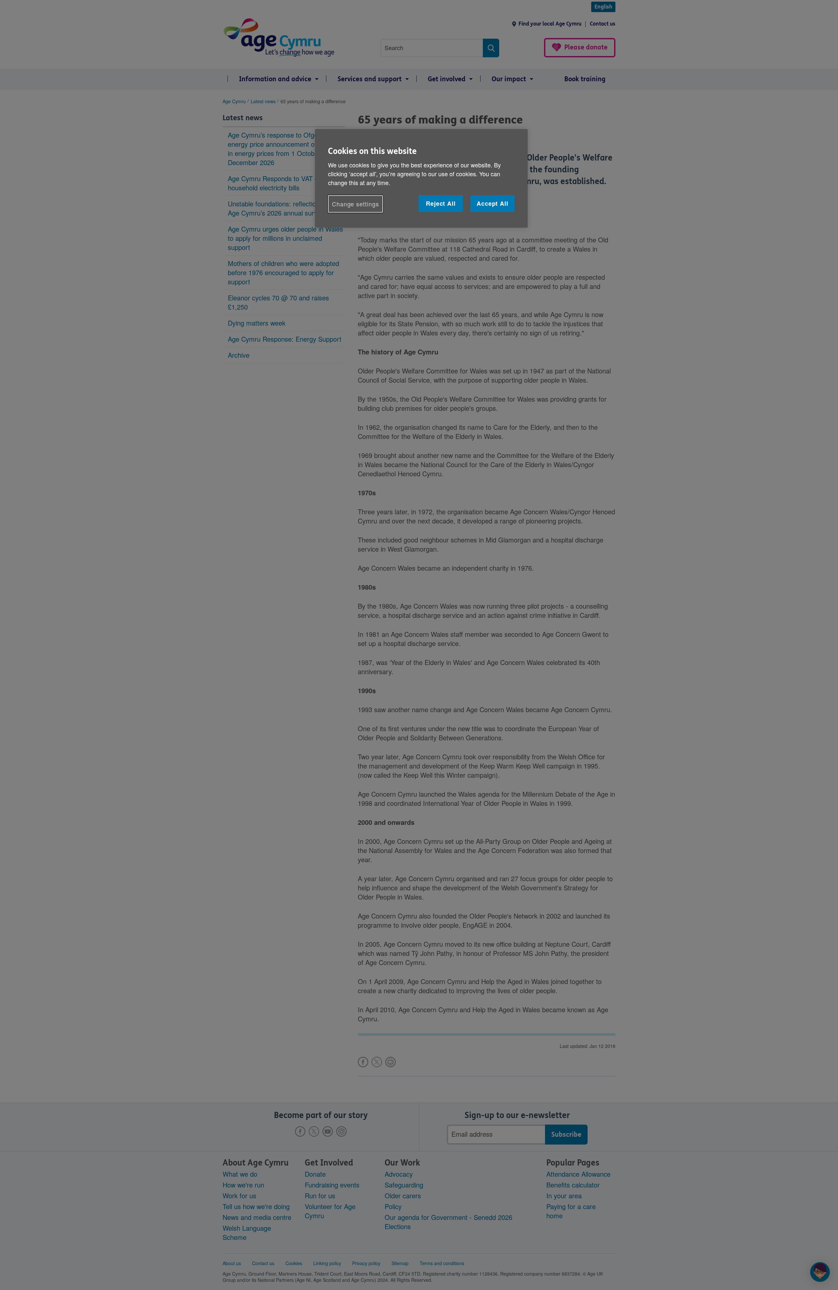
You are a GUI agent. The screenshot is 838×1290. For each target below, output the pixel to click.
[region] (421, 178)
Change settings (355, 203)
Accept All (492, 203)
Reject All (441, 203)
